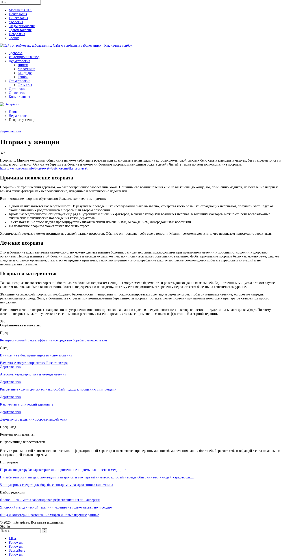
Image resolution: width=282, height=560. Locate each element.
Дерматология (19, 61)
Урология (16, 22)
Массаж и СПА (20, 10)
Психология (18, 14)
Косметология (19, 97)
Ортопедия (17, 89)
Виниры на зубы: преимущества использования (36, 355)
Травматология (20, 30)
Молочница (26, 69)
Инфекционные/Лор (24, 57)
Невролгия (17, 34)
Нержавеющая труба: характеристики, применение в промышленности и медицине (63, 470)
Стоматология (19, 81)
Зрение (14, 38)
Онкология (17, 93)
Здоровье (15, 53)
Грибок (23, 77)
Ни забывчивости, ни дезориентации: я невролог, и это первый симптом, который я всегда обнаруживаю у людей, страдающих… (97, 477)
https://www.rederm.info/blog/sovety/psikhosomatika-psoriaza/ (43, 168)
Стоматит (25, 85)
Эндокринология (22, 26)
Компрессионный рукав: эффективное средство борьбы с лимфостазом (53, 340)
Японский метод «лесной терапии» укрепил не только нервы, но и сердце (56, 507)
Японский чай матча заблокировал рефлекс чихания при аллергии (50, 500)
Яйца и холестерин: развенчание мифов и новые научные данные (49, 515)
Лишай (23, 65)
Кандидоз (25, 73)
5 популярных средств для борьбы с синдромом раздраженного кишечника (56, 485)
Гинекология (18, 18)
